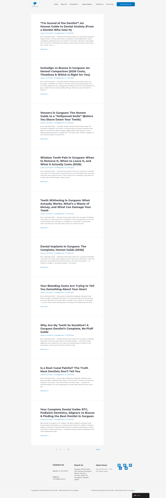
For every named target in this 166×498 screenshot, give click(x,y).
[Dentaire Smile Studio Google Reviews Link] (120, 468)
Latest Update (86, 4)
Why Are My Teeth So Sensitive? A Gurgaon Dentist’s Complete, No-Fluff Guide (66, 329)
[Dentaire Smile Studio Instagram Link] (119, 465)
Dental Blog (110, 4)
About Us (64, 4)
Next (99, 449)
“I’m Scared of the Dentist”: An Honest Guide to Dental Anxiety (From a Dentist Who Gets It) (67, 26)
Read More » (44, 49)
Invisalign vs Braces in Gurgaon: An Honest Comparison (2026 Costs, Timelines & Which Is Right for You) (65, 71)
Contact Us (99, 4)
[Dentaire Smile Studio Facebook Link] (124, 465)
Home (56, 4)
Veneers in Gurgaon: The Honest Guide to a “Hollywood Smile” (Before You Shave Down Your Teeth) (66, 116)
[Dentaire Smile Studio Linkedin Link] (130, 465)
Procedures (73, 4)
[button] (126, 4)
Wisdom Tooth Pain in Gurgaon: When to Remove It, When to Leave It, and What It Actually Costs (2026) (67, 161)
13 (68, 449)
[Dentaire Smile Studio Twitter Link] (126, 468)
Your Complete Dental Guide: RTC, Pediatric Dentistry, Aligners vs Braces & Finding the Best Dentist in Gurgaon (67, 413)
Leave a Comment (46, 33)
